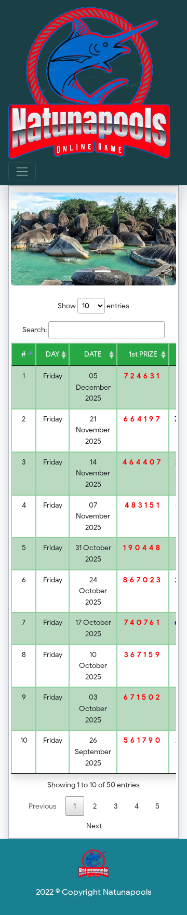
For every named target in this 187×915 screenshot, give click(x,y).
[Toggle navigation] (22, 171)
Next (94, 825)
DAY (52, 354)
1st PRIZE (143, 354)
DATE (93, 354)
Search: (34, 329)
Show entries (93, 305)
